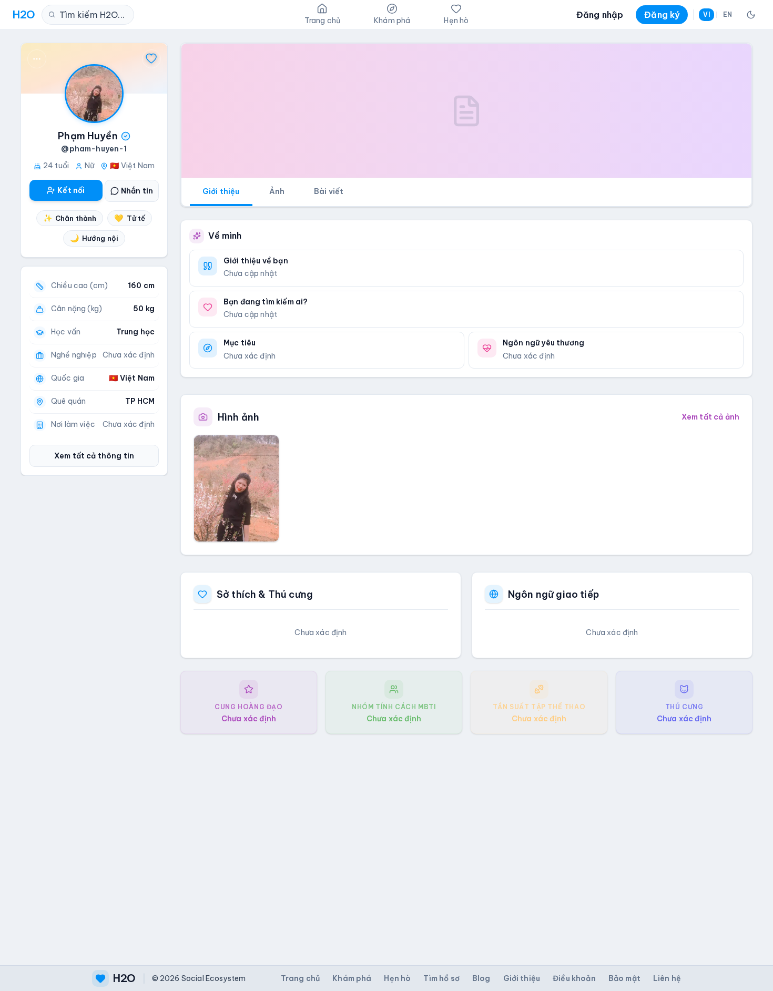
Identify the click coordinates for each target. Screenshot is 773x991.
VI (706, 14)
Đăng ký (661, 14)
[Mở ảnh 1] (236, 488)
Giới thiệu (221, 191)
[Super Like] (151, 58)
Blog (481, 978)
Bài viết (328, 191)
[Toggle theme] (750, 14)
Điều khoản (574, 978)
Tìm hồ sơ (441, 978)
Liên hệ (667, 978)
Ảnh (276, 191)
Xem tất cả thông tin (94, 456)
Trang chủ (300, 978)
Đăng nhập (599, 14)
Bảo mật (624, 978)
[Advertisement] (466, 841)
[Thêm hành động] (36, 58)
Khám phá (351, 978)
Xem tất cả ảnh (710, 417)
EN (727, 14)
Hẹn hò (397, 978)
